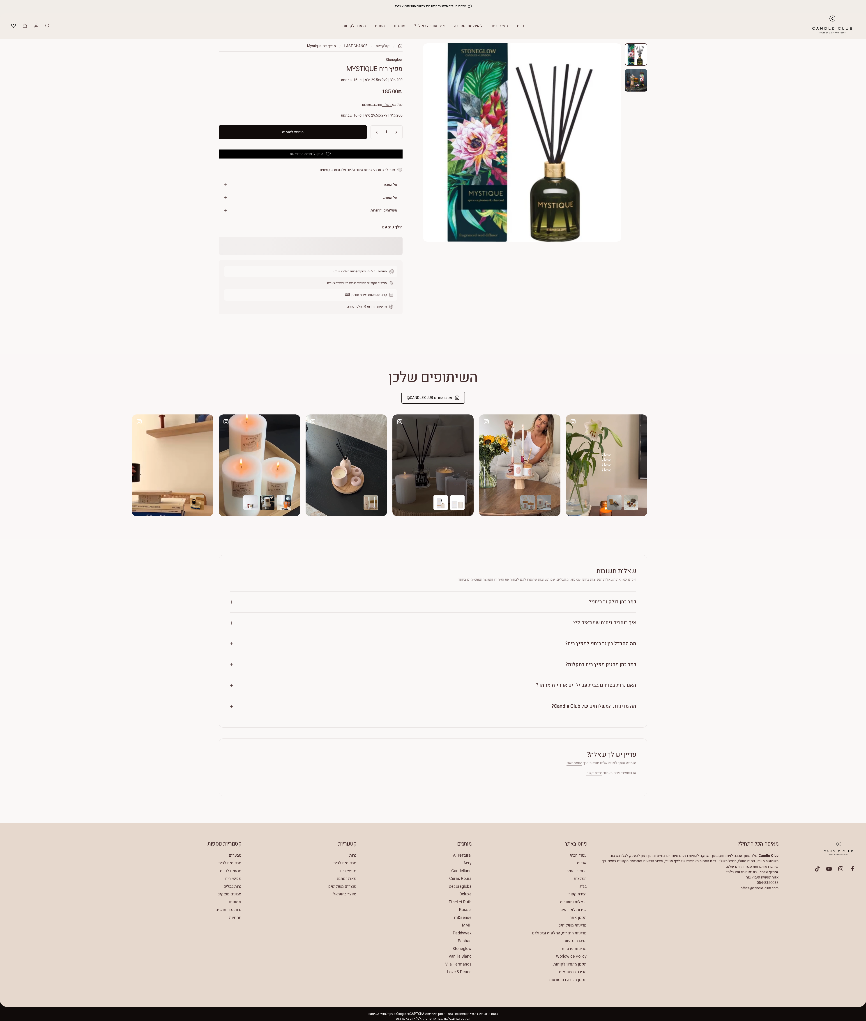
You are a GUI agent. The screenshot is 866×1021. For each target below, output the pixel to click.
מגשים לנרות (230, 871)
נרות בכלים (232, 886)
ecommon (462, 1014)
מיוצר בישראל (344, 894)
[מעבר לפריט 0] (636, 54)
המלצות (580, 878)
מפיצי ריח (348, 871)
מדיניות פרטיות (574, 949)
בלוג (583, 886)
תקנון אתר (578, 917)
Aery (467, 863)
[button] (13, 25)
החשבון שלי (577, 871)
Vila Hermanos (458, 964)
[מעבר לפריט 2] (636, 80)
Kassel (465, 910)
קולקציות (383, 46)
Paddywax (462, 933)
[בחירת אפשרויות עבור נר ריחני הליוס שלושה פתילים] (197, 502)
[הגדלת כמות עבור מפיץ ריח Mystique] (376, 132)
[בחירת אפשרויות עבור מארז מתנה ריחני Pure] (371, 502)
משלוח (387, 104)
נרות (352, 855)
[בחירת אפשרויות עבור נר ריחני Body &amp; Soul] (544, 502)
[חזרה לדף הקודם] (400, 46)
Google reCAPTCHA (410, 1014)
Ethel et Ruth (460, 902)
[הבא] (609, 153)
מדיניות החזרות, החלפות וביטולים (559, 933)
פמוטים (235, 902)
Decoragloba (460, 886)
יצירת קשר (578, 894)
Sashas (465, 941)
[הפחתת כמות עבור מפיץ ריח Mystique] (397, 132)
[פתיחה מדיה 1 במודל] (522, 142)
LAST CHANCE (355, 46)
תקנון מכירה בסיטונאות (568, 980)
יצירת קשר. (594, 773)
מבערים (235, 855)
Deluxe (465, 894)
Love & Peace (459, 972)
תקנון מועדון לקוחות (570, 964)
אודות (582, 863)
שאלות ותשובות (573, 902)
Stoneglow (394, 59)
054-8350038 (767, 882)
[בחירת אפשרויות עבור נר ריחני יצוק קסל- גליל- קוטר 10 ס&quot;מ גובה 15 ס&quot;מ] (267, 502)
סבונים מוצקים (229, 894)
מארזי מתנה (346, 878)
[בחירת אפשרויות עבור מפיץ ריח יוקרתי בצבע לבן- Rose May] (440, 502)
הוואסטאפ (574, 763)
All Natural (462, 855)
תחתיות (235, 917)
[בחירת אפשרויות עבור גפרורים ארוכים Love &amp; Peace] (614, 502)
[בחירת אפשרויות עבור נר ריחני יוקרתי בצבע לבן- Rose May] (457, 502)
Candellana (461, 871)
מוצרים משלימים (342, 886)
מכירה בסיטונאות (573, 972)
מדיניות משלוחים (572, 925)
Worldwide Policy (571, 956)
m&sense (463, 917)
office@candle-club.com (759, 888)
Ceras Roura (460, 878)
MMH (467, 925)
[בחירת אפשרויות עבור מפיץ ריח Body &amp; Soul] (527, 502)
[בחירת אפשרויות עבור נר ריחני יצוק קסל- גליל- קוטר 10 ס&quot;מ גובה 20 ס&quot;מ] (284, 502)
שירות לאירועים (573, 910)
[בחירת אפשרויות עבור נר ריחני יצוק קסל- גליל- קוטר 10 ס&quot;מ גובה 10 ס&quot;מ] (250, 502)
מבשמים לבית (344, 863)
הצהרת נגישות (575, 941)
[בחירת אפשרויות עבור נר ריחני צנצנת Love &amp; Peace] (631, 502)
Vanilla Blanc (460, 956)
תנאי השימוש (377, 1014)
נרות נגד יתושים (228, 910)
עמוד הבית (578, 855)
